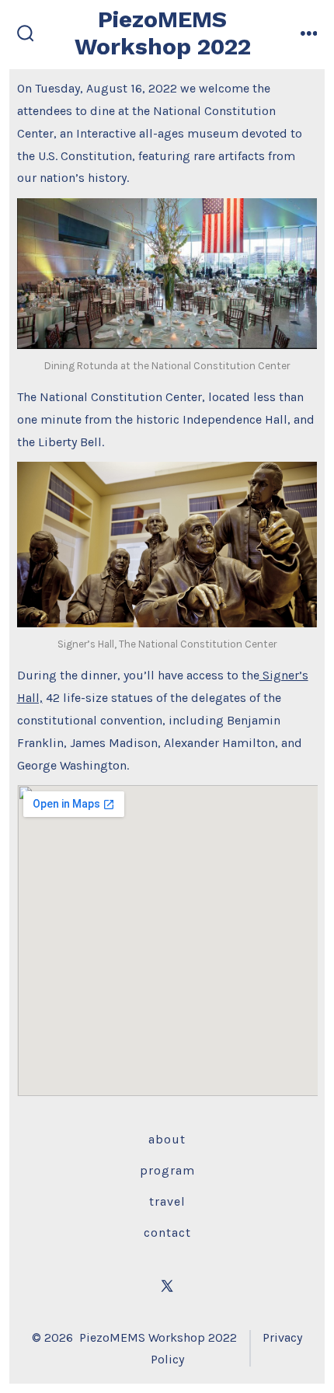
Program (167, 1170)
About (167, 1139)
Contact (167, 1232)
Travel (167, 1201)
